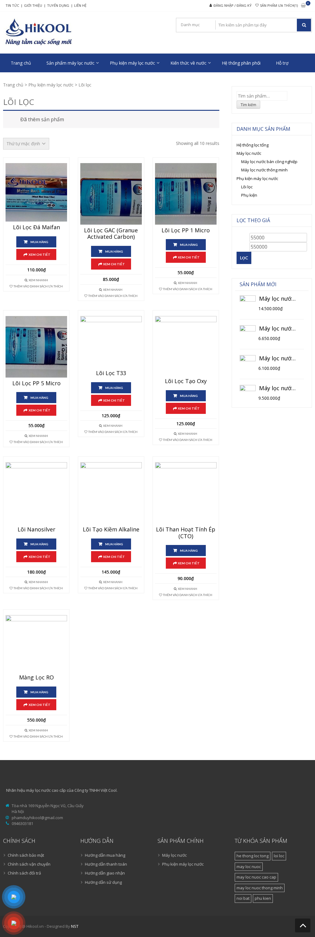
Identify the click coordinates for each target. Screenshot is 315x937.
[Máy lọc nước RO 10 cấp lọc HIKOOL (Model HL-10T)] (248, 363)
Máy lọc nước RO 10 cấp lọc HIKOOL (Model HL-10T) (278, 358)
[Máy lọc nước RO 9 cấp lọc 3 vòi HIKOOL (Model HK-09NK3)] (248, 393)
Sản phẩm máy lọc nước (70, 63)
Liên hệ (80, 5)
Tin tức (12, 5)
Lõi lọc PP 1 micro (185, 230)
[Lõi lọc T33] (111, 341)
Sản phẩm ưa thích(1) (279, 5)
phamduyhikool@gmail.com (37, 817)
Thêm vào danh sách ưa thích (38, 286)
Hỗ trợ (282, 63)
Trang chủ (21, 63)
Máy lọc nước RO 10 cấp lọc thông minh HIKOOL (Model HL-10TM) (278, 328)
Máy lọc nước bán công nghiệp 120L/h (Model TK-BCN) (278, 298)
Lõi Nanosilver (36, 529)
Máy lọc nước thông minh (264, 170)
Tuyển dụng (58, 5)
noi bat (243, 898)
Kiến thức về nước (188, 63)
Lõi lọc (247, 187)
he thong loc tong (253, 856)
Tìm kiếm (248, 104)
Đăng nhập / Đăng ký (232, 5)
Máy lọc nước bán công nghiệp (269, 161)
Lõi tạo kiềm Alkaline (111, 529)
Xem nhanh (38, 280)
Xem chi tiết (39, 254)
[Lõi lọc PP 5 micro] (36, 347)
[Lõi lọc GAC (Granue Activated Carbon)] (111, 194)
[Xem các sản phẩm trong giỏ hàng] (303, 5)
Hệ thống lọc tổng (253, 145)
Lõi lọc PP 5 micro (36, 383)
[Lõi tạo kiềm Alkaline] (111, 493)
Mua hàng (39, 242)
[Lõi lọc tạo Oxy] (186, 345)
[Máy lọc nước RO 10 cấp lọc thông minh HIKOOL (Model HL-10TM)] (248, 333)
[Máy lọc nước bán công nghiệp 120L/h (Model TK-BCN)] (248, 303)
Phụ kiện (249, 195)
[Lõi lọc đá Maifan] (36, 192)
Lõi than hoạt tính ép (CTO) (185, 532)
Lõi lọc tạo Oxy (186, 381)
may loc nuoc (249, 866)
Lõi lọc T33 (111, 373)
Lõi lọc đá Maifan (36, 227)
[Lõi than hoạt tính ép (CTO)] (186, 493)
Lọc (244, 257)
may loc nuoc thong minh (260, 888)
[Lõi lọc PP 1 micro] (186, 194)
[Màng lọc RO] (36, 643)
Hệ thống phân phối (241, 63)
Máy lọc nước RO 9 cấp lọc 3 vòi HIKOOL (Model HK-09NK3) (278, 388)
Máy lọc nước (249, 153)
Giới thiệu (33, 5)
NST (74, 926)
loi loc (279, 856)
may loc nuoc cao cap (256, 877)
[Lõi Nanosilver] (36, 493)
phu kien (263, 898)
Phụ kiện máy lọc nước (132, 63)
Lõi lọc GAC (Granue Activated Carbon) (111, 233)
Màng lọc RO (36, 677)
